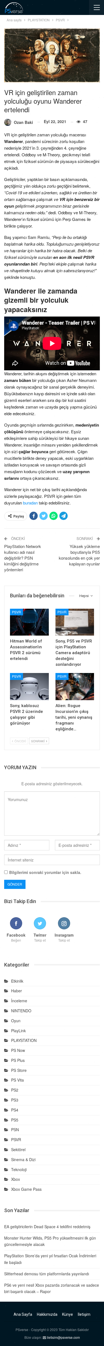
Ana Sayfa (23, 1314)
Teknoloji (19, 1169)
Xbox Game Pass (26, 1189)
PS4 (14, 1110)
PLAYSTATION (24, 1040)
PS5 (14, 1120)
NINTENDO (21, 1010)
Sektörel (18, 1149)
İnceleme (19, 1000)
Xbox (15, 1179)
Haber (16, 990)
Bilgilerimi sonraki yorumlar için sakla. (45, 872)
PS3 (14, 1100)
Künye (67, 1314)
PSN (15, 1129)
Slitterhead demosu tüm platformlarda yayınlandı (46, 1273)
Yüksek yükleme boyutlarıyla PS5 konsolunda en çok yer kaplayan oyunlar (79, 555)
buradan (30, 503)
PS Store (19, 1070)
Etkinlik (17, 981)
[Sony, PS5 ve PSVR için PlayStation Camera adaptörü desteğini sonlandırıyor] (74, 622)
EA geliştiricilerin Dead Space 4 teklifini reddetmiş (47, 1226)
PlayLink (18, 1030)
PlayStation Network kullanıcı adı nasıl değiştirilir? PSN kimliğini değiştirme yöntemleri (22, 557)
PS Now (18, 1050)
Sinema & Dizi (23, 1159)
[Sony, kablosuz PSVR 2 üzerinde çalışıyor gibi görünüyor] (29, 686)
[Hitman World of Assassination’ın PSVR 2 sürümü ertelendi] (29, 622)
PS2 (14, 1090)
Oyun (16, 1020)
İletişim (84, 1314)
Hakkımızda (47, 1314)
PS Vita (17, 1080)
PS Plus (18, 1060)
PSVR (16, 612)
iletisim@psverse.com (63, 1337)
